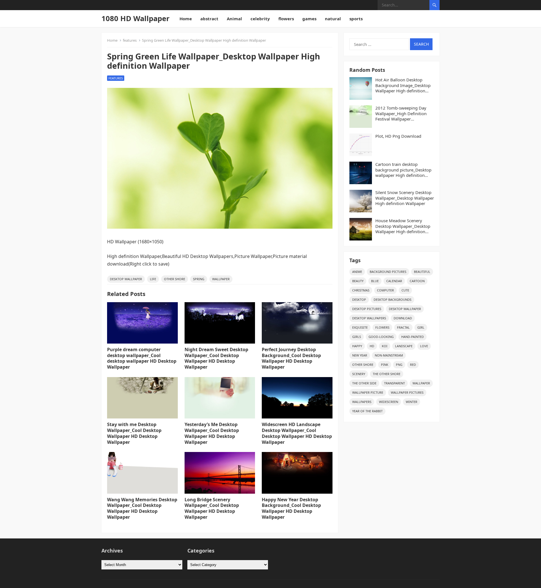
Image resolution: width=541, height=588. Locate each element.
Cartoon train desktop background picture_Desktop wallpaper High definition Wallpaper (403, 170)
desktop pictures (366, 309)
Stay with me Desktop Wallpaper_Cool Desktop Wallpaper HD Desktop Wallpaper (134, 433)
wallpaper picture (367, 392)
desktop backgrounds (392, 299)
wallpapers (361, 402)
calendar (394, 281)
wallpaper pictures (407, 392)
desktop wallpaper (126, 279)
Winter (411, 402)
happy (357, 346)
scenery (358, 374)
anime (357, 272)
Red (413, 364)
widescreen (388, 402)
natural (333, 18)
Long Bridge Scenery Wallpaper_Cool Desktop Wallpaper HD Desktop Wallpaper (212, 508)
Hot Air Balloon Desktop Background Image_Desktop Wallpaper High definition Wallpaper (403, 85)
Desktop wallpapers (369, 318)
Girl (420, 327)
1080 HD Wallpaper (135, 18)
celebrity (260, 18)
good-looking (381, 337)
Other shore (174, 279)
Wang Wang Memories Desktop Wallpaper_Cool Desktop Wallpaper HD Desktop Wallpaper (142, 508)
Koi (384, 346)
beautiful (422, 272)
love (424, 346)
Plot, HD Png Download (398, 136)
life (153, 279)
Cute (405, 290)
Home (185, 18)
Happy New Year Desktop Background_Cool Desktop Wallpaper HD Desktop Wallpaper (291, 508)
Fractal (403, 327)
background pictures (388, 272)
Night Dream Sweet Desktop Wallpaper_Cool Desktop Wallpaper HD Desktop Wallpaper (216, 358)
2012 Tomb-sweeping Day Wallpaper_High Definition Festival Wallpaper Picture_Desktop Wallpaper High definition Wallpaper (401, 113)
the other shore (386, 374)
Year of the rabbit (367, 411)
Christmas (360, 290)
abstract (209, 18)
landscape (404, 346)
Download (403, 318)
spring (198, 279)
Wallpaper (221, 279)
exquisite (360, 327)
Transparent (394, 383)
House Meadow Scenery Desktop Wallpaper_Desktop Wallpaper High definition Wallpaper (402, 226)
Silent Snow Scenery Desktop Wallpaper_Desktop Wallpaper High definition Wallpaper (404, 198)
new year (359, 355)
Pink (384, 364)
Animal (234, 18)
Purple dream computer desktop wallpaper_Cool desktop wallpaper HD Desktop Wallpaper (141, 358)
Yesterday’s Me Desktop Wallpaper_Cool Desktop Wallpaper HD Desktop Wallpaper (212, 433)
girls (356, 337)
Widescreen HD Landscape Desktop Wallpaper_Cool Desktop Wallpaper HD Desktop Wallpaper (297, 433)
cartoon (417, 281)
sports (356, 18)
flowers (286, 18)
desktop (359, 299)
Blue (375, 281)
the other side (364, 383)
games (309, 18)
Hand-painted (412, 337)
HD (372, 346)
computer (385, 290)
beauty (357, 281)
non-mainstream (389, 355)
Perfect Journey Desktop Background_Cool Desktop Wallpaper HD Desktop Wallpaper (291, 358)
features (130, 40)
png (399, 364)
